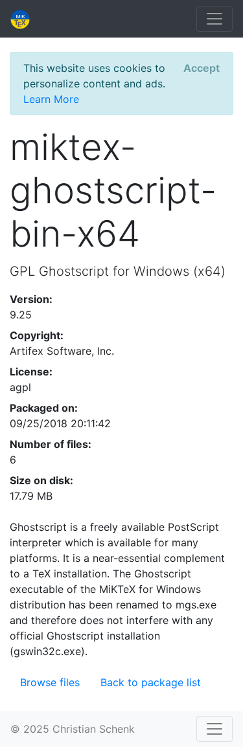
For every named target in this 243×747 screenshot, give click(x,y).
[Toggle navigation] (214, 19)
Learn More (51, 99)
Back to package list (150, 682)
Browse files (50, 682)
